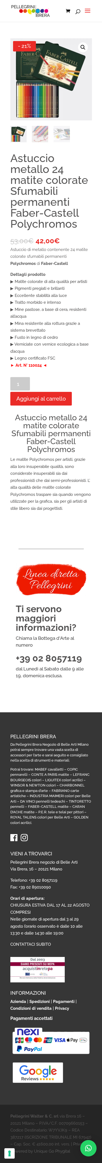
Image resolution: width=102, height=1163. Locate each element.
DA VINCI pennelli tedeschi (42, 801)
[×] (88, 1148)
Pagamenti (64, 1001)
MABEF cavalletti (49, 769)
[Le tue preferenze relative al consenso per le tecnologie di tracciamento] (9, 1153)
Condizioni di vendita (31, 1008)
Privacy (62, 1008)
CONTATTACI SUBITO (30, 944)
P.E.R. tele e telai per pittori (61, 812)
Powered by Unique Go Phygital (40, 1151)
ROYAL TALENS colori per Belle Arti (40, 817)
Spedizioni (39, 1001)
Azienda (18, 1001)
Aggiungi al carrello (41, 398)
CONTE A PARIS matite (50, 775)
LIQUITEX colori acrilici (64, 780)
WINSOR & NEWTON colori (33, 785)
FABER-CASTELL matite (48, 807)
